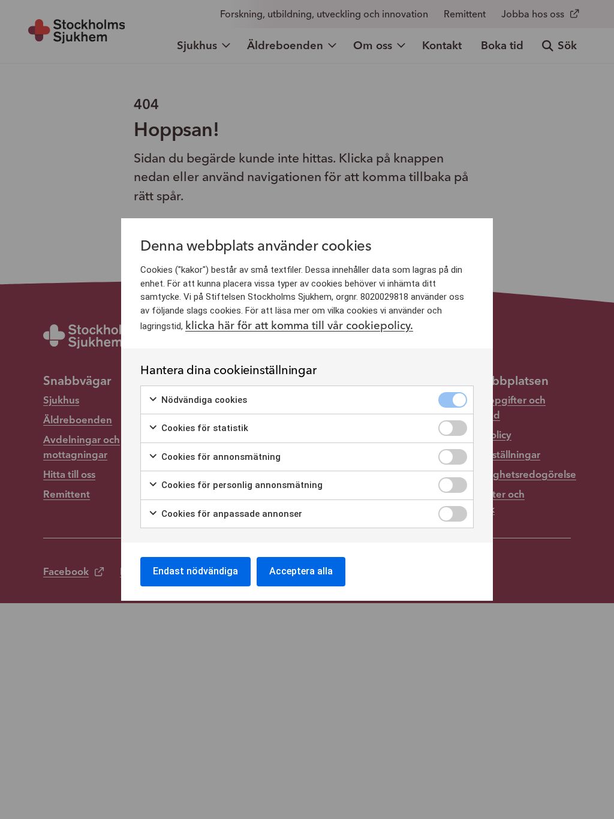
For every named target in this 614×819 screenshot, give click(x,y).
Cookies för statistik (203, 428)
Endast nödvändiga (195, 571)
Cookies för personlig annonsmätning (241, 485)
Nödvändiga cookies (203, 400)
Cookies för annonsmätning (220, 456)
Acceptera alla (301, 571)
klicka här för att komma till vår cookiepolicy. (299, 325)
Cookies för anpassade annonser (230, 513)
